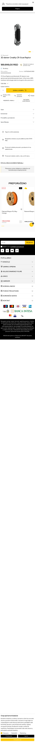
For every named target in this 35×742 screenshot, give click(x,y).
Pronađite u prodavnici (8, 118)
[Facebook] (2, 250)
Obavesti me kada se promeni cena (28, 65)
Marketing (23, 733)
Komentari (4, 114)
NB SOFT (24, 335)
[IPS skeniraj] (22, 316)
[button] (7, 95)
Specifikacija (5, 122)
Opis (2, 109)
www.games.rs (11, 335)
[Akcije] (4, 188)
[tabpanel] (17, 35)
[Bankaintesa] (21, 311)
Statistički (14, 733)
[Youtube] (12, 250)
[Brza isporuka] (26, 188)
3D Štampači (4, 55)
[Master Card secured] (10, 316)
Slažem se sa (13, 246)
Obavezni (5, 733)
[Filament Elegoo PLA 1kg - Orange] (12, 198)
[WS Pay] (5, 311)
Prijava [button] (17, 9)
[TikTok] (17, 250)
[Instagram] (7, 250)
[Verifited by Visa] (15, 316)
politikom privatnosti (17, 246)
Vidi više (3, 83)
